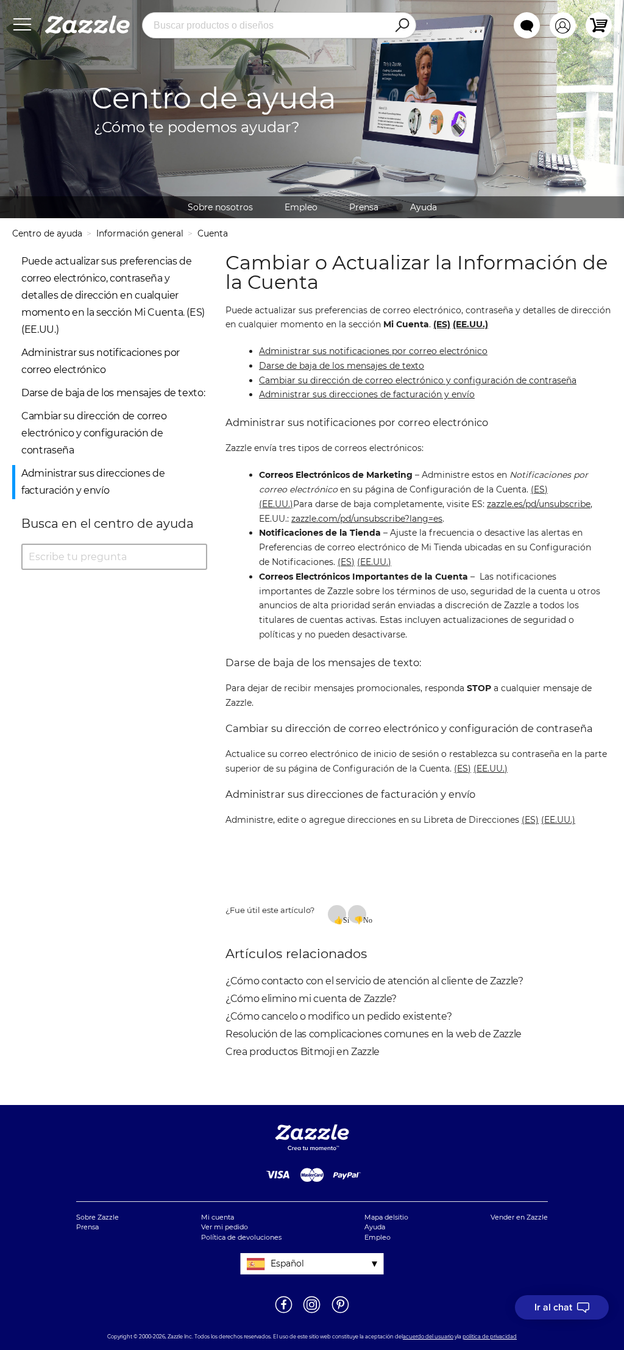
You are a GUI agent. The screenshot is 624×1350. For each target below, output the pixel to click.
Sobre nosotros (220, 207)
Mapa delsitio (386, 1217)
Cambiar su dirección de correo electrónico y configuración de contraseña (94, 433)
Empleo (301, 207)
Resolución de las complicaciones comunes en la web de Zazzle (373, 1034)
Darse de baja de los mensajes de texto (341, 365)
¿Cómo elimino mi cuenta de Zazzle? (311, 998)
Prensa (363, 207)
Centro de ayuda (47, 233)
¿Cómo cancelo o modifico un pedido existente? (338, 1016)
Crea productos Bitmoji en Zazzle (302, 1051)
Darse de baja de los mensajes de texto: (113, 393)
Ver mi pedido (224, 1227)
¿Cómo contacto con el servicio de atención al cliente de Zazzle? (374, 981)
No (364, 919)
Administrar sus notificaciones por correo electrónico (373, 351)
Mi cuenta (217, 1217)
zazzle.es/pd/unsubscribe (538, 504)
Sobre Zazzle (97, 1217)
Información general (139, 233)
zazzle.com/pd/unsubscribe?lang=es (366, 518)
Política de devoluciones (241, 1237)
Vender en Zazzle (519, 1217)
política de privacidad (490, 1337)
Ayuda (423, 207)
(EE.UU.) (276, 504)
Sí (344, 919)
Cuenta (212, 233)
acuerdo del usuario (428, 1337)
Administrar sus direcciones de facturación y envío (367, 394)
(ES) (539, 489)
